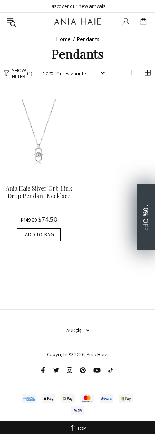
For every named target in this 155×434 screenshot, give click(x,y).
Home (63, 39)
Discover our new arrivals (78, 6)
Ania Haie (97, 355)
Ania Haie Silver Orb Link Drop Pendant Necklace (39, 192)
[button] (146, 217)
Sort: (48, 73)
